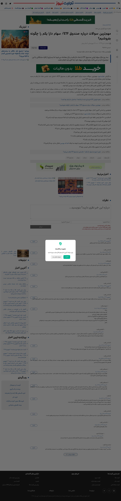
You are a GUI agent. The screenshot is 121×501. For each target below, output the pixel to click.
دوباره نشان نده (56, 257)
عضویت (67, 257)
